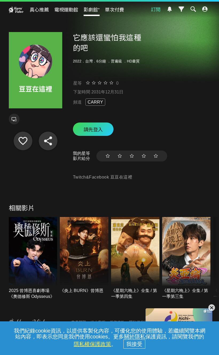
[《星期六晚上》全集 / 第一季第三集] (186, 258)
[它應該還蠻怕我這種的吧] (23, 141)
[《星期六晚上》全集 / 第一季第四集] (135, 258)
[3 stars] (132, 156)
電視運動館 (66, 9)
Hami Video (16, 10)
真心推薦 (39, 9)
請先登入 (93, 129)
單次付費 (114, 9)
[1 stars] (108, 156)
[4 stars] (144, 156)
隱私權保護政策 (92, 344)
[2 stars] (120, 156)
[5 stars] (156, 156)
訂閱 (156, 9)
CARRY (95, 102)
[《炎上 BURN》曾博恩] (84, 255)
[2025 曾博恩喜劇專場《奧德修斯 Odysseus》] (33, 258)
